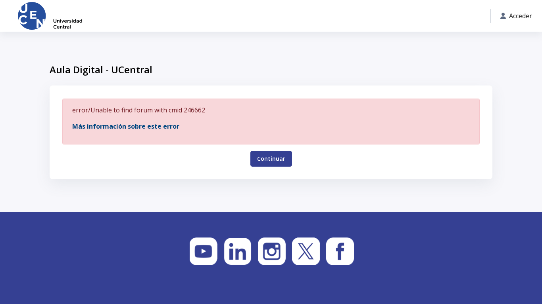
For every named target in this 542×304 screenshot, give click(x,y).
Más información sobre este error (125, 126)
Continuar (271, 158)
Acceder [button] (520, 15)
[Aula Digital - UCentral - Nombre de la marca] (50, 16)
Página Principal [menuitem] (130, 16)
